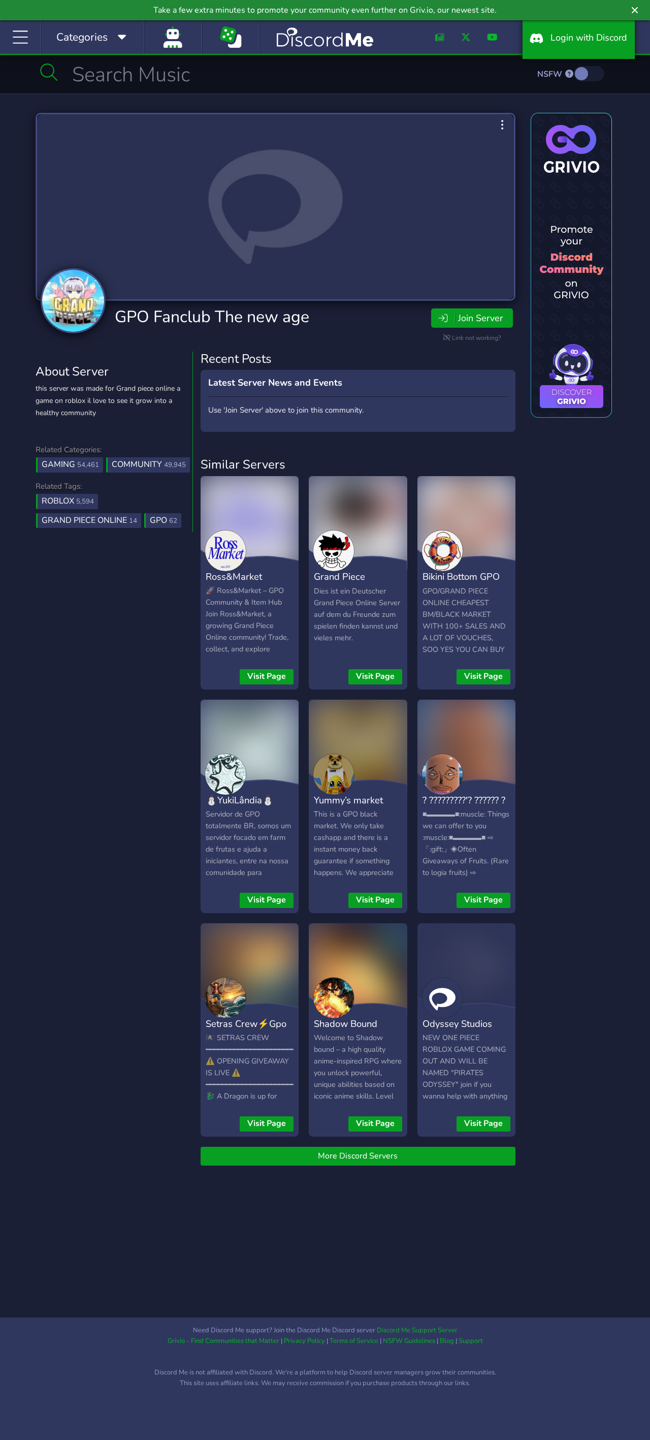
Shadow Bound (345, 1023)
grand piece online (89, 520)
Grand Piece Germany (339, 584)
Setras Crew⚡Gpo (246, 1023)
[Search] (49, 72)
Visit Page (266, 676)
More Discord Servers (358, 1156)
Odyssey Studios (457, 1023)
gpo (163, 520)
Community (149, 464)
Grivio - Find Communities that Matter (223, 1340)
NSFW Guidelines (409, 1340)
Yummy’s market (348, 800)
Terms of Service (354, 1340)
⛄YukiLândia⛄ (240, 800)
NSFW (550, 74)
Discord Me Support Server (417, 1330)
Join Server (480, 318)
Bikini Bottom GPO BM (461, 584)
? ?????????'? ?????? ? (463, 800)
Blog (447, 1340)
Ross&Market (234, 576)
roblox (68, 501)
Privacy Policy (304, 1340)
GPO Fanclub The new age (212, 317)
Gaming (70, 464)
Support (471, 1340)
